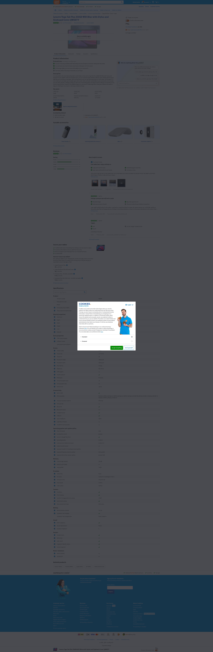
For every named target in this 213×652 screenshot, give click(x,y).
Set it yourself (129, 348)
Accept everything (117, 348)
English (129, 305)
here (85, 328)
